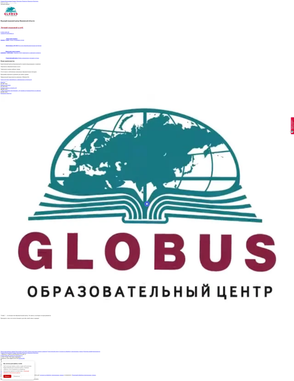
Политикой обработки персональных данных (84, 375)
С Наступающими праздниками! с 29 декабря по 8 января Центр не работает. (21, 90)
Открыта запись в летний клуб (9, 88)
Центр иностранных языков (8, 351)
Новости (3, 82)
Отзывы (14, 1)
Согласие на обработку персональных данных (71, 351)
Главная (3, 1)
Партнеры (19, 1)
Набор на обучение (6, 85)
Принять (7, 376)
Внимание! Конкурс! (6, 93)
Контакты (35, 1)
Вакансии (30, 1)
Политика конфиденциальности (91, 351)
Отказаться (17, 376)
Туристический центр (53, 351)
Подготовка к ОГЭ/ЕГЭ (21, 351)
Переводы (24, 1)
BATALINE (22, 358)
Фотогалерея (8, 1)
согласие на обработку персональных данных (52, 375)
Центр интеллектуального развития (37, 351)
